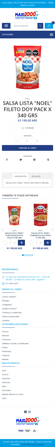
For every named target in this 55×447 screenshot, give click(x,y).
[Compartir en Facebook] (6, 160)
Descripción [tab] (20, 176)
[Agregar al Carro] (21, 243)
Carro (4, 398)
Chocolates (6, 390)
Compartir (27, 156)
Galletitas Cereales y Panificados (15, 343)
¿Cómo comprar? (9, 296)
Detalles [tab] (36, 176)
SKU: (23, 128)
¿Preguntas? (7, 304)
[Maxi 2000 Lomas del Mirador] (26, 15)
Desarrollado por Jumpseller (32, 444)
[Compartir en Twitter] (21, 160)
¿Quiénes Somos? (9, 308)
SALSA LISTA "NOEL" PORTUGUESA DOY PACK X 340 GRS (14, 235)
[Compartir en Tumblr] (48, 160)
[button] (23, 255)
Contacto (6, 320)
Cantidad (27, 136)
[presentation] (2, 229)
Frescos (5, 331)
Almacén (5, 335)
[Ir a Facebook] (25, 412)
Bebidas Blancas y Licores (13, 394)
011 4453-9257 (12, 283)
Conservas (6, 339)
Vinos (4, 386)
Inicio (4, 370)
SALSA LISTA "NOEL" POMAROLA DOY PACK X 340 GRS (40, 235)
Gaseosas (6, 382)
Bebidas (5, 359)
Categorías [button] (7, 34)
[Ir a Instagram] (29, 412)
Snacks (5, 347)
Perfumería (6, 351)
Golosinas (6, 378)
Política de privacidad (10, 316)
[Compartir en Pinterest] (34, 160)
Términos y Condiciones (12, 312)
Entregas (5, 300)
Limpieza (5, 355)
